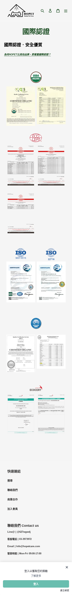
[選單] (66, 10)
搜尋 (10, 480)
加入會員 (12, 508)
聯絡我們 (12, 489)
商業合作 (12, 499)
